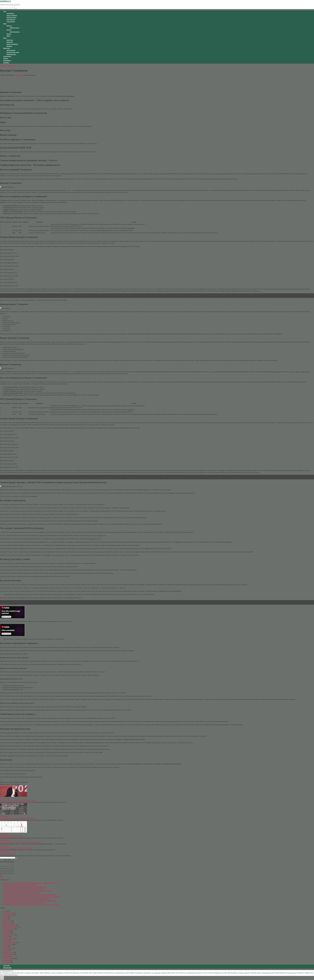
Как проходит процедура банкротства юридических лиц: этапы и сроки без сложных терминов (31, 897)
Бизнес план (10, 42)
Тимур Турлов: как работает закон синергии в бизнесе (18, 800)
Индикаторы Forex (11, 17)
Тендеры (5, 58)
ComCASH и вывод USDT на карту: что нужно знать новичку (21, 893)
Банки (4, 23)
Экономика (6, 62)
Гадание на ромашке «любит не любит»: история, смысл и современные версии (27, 891)
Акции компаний (11, 50)
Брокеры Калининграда (8, 854)
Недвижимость (7, 60)
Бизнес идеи (10, 40)
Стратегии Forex (11, 21)
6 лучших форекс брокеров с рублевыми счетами (16, 848)
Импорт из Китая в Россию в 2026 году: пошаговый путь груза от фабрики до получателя (30, 895)
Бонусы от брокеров (12, 15)
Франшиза (9, 46)
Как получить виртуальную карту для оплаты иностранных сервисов (24, 902)
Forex (4, 11)
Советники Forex (11, 19)
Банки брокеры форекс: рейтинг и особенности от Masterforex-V (21, 842)
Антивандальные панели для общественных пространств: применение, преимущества (29, 900)
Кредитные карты (15, 32)
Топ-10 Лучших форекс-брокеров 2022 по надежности (18, 818)
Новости (5, 950)
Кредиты (9, 30)
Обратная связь (7, 967)
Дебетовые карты (14, 27)
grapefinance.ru (5, 1)
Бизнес (5, 38)
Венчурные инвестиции (13, 52)
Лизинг (8, 36)
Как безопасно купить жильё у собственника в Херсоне (20, 885)
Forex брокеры (10, 13)
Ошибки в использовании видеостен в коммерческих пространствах (24, 889)
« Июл (2, 878)
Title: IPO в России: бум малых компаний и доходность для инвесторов (24, 887)
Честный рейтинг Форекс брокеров (11, 836)
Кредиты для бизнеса (12, 44)
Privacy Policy (6, 965)
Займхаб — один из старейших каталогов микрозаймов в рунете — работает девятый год (30, 883)
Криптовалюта (7, 56)
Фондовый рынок (11, 54)
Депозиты (9, 25)
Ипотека (9, 34)
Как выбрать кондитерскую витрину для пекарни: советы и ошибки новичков (26, 898)
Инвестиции (6, 48)
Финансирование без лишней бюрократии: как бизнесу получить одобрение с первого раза (31, 904)
